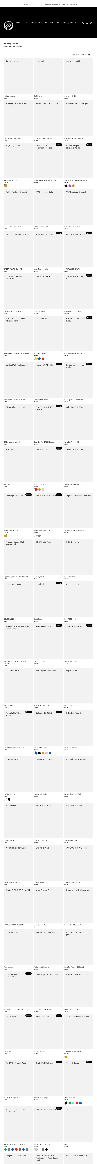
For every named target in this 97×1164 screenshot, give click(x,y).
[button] (83, 55)
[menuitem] (77, 23)
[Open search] (83, 23)
